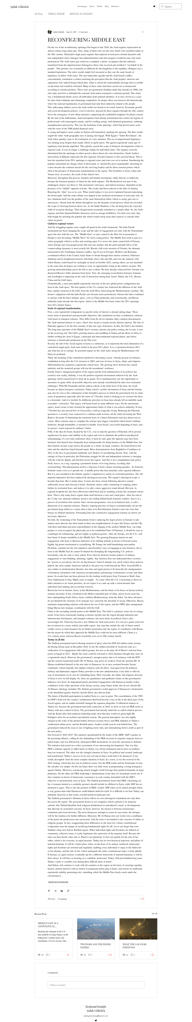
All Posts (39, 13)
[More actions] (142, 31)
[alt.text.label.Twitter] (154, 6)
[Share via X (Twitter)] (55, 891)
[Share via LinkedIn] (61, 891)
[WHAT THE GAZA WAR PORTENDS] (138, 929)
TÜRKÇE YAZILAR (56, 13)
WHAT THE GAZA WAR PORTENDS (134, 946)
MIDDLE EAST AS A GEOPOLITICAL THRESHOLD (48, 925)
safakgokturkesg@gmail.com (96, 1016)
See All (154, 913)
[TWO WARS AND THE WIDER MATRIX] (96, 929)
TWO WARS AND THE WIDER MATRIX (95, 946)
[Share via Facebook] (49, 891)
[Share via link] (68, 891)
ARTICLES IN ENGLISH (81, 13)
